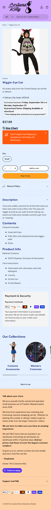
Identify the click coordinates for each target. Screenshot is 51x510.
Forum (5, 78)
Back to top (25, 384)
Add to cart (34, 168)
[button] (47, 7)
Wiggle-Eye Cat (14, 25)
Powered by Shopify (29, 504)
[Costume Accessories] (13, 352)
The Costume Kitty (14, 504)
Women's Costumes (36, 367)
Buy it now (25, 176)
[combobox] (25, 16)
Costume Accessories (13, 367)
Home (4, 25)
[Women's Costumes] (36, 352)
